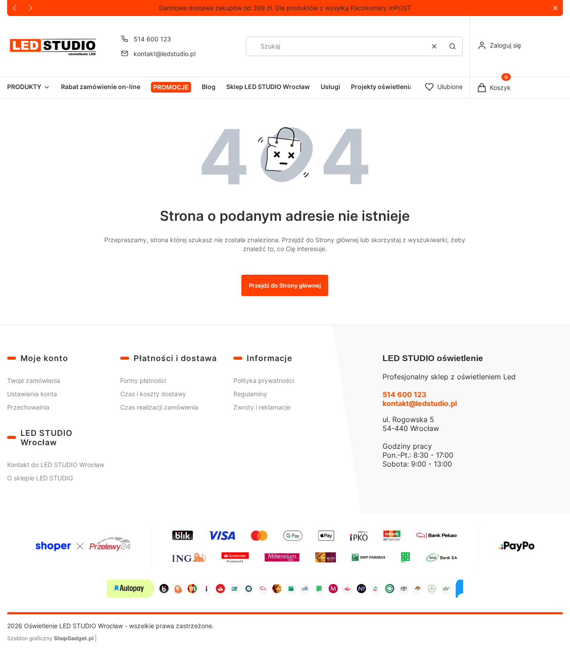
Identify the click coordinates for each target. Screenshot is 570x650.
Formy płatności (143, 380)
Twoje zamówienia (33, 380)
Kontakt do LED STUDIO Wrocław (55, 464)
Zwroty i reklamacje (261, 407)
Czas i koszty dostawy (153, 394)
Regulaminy (250, 394)
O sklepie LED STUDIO (40, 478)
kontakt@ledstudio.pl (164, 53)
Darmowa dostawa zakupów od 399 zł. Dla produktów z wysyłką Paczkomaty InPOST (285, 8)
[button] (555, 8)
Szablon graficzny (50, 638)
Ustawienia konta (32, 394)
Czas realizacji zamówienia (159, 407)
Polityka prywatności (263, 380)
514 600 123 (152, 39)
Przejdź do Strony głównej (285, 285)
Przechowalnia (28, 407)
